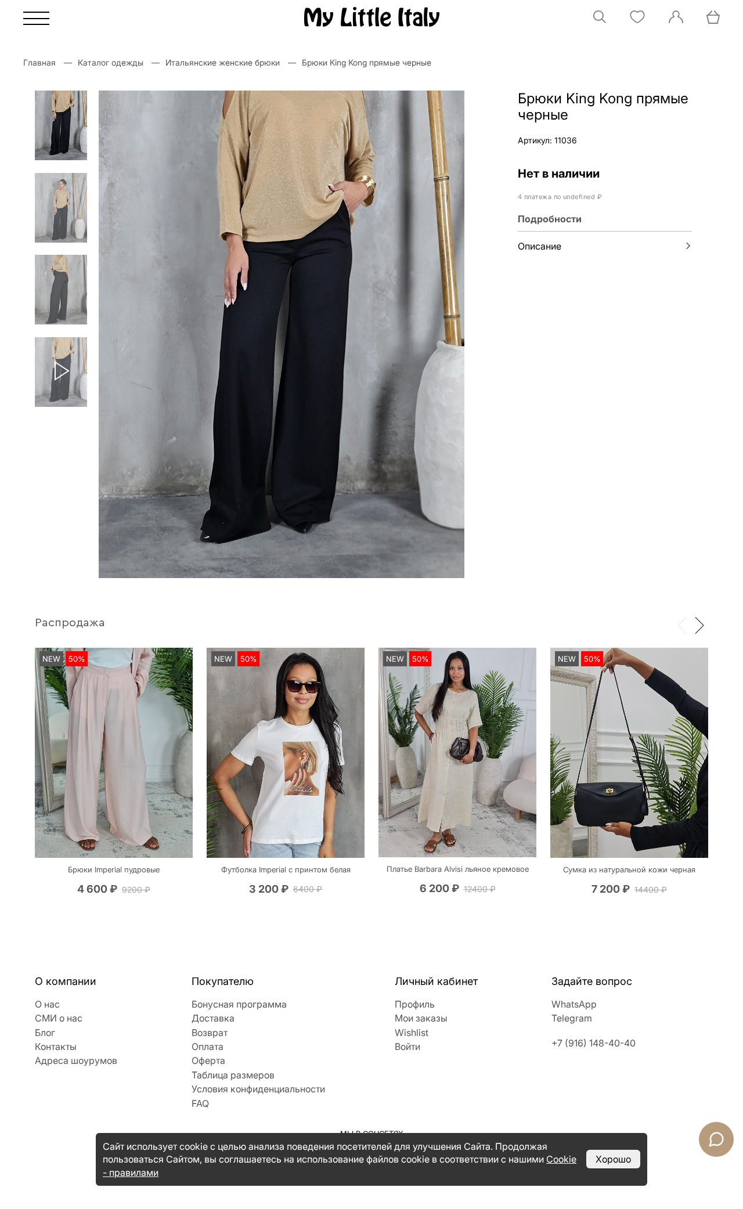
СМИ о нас (58, 1018)
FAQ (200, 1103)
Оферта (208, 1060)
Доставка (213, 1018)
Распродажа (70, 623)
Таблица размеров (233, 1075)
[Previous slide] (682, 624)
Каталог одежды (110, 62)
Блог (45, 1032)
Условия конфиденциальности (258, 1089)
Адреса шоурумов (76, 1060)
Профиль (415, 1004)
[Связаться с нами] (716, 1139)
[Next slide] (699, 624)
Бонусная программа (239, 1004)
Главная (39, 62)
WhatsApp (574, 1004)
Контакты (56, 1046)
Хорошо (613, 1159)
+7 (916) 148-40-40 (593, 1043)
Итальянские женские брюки (222, 62)
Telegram (571, 1018)
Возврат (210, 1032)
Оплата (207, 1046)
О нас (47, 1004)
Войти (407, 1046)
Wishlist (411, 1032)
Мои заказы (421, 1018)
